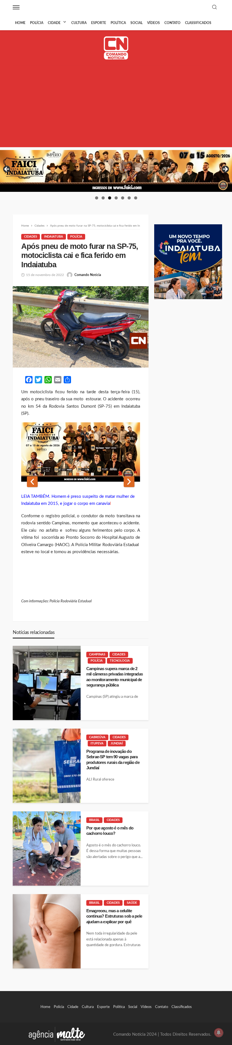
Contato (172, 23)
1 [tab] (96, 197)
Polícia (36, 23)
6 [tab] (129, 197)
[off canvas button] (16, 7)
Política (118, 23)
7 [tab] (135, 197)
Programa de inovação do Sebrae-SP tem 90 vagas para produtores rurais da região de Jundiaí (112, 759)
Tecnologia (120, 660)
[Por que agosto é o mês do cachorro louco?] (47, 848)
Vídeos (153, 23)
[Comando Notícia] (116, 48)
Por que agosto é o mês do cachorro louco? (109, 830)
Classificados (198, 23)
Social (136, 23)
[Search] (214, 7)
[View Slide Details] (116, 171)
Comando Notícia (87, 275)
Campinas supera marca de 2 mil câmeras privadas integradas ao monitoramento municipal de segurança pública (114, 676)
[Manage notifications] (218, 1032)
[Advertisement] (116, 107)
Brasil (94, 820)
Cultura (79, 23)
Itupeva (97, 743)
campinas (97, 654)
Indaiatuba (53, 236)
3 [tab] (109, 197)
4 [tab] (116, 197)
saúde (132, 902)
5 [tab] (122, 197)
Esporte (98, 23)
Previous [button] (7, 169)
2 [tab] (103, 197)
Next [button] (225, 169)
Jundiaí (117, 743)
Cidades (30, 236)
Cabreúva (97, 737)
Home (20, 23)
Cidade (54, 23)
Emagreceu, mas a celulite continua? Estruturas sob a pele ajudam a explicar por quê (114, 916)
